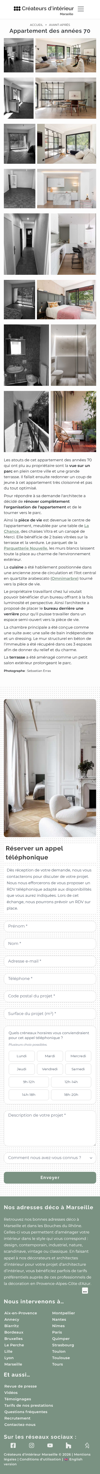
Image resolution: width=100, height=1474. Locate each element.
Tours (57, 1364)
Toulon (59, 1351)
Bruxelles (13, 1338)
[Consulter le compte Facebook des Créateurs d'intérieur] (13, 1445)
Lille (8, 1351)
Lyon (9, 1358)
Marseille (13, 1364)
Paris (57, 1332)
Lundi (22, 1056)
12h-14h (71, 1082)
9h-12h (29, 1082)
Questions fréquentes (25, 1412)
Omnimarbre (64, 578)
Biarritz (11, 1326)
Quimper (61, 1338)
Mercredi (78, 1056)
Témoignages (17, 1399)
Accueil (36, 25)
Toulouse (61, 1358)
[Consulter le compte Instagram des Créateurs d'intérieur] (31, 1445)
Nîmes (58, 1326)
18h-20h (71, 1095)
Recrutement (17, 1418)
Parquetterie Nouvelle (25, 548)
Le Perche (14, 1345)
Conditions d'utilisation (40, 1459)
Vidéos (11, 1392)
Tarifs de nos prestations (28, 1405)
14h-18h (28, 1095)
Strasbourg (63, 1345)
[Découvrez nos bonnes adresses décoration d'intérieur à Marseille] (46, 1291)
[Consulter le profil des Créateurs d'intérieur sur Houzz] (68, 1445)
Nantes (59, 1319)
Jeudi (22, 1069)
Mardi (50, 1056)
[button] (50, 356)
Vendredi (50, 1069)
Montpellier (63, 1313)
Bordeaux (13, 1332)
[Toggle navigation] (81, 9)
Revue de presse (20, 1386)
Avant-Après (59, 25)
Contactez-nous (20, 1424)
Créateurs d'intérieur (48, 10)
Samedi (78, 1069)
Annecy (11, 1319)
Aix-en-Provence (20, 1313)
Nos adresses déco (49, 1207)
